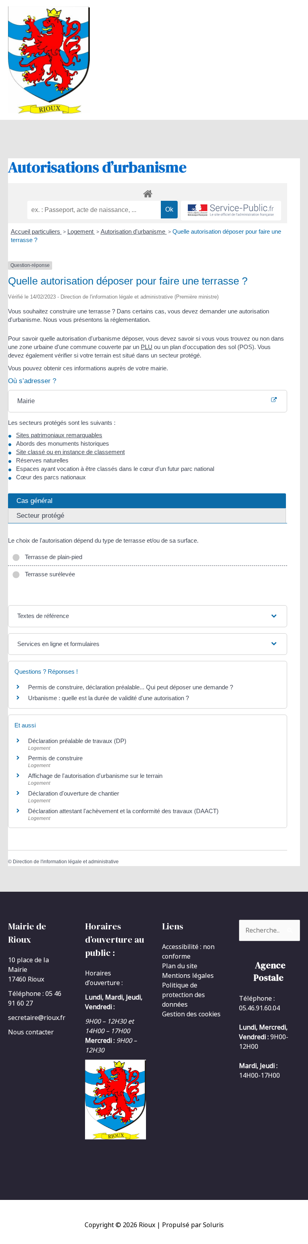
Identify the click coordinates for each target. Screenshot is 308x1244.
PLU (146, 346)
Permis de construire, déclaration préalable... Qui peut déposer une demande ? (130, 687)
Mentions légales (188, 975)
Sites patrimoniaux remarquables (59, 435)
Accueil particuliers (36, 231)
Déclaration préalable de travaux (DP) (77, 740)
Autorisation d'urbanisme (134, 231)
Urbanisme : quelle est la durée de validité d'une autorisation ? (108, 698)
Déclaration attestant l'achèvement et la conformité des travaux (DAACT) (123, 811)
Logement (81, 231)
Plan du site (179, 965)
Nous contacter (31, 1032)
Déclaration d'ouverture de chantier (73, 793)
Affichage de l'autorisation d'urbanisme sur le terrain (95, 775)
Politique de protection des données (183, 995)
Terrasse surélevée (48, 574)
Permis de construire (55, 758)
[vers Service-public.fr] (231, 210)
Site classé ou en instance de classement (70, 451)
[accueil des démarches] (147, 192)
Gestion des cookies (191, 1014)
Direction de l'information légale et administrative (66, 861)
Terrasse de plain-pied (52, 556)
